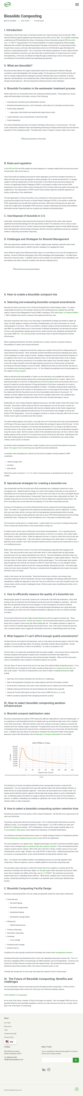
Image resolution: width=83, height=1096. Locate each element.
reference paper (19, 371)
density (29, 621)
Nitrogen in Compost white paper (48, 734)
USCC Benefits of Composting (15, 995)
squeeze (39, 621)
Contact (7, 1047)
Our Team (7, 1023)
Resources (7, 1026)
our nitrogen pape (43, 870)
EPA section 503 (53, 38)
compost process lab (64, 668)
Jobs (6, 1030)
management (61, 953)
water (53, 953)
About (6, 1018)
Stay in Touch (47, 1047)
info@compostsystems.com (13, 1059)
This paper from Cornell (18, 448)
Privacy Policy (9, 1037)
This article (25, 334)
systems (69, 953)
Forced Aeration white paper (14, 830)
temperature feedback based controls (24, 838)
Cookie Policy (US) (10, 1033)
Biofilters (29, 851)
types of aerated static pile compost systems (39, 846)
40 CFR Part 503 (12, 169)
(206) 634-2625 (12, 1057)
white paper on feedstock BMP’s (67, 313)
